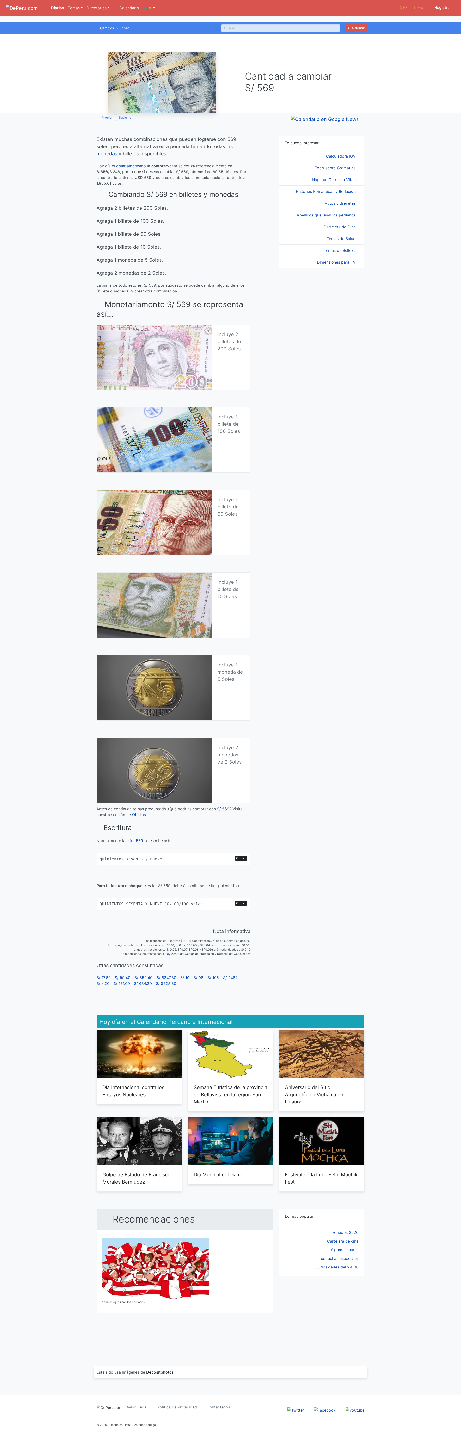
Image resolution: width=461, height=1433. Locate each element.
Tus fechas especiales (338, 1258)
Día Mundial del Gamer (219, 1175)
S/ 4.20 (103, 983)
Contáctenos (218, 1407)
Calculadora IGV (341, 156)
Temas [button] (74, 8)
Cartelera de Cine (340, 226)
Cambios (107, 28)
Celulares (358, 28)
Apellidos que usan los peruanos (327, 215)
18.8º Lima (410, 8)
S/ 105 (213, 977)
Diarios (57, 8)
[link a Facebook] (325, 1410)
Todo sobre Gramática (336, 167)
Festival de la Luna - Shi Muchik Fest (321, 1178)
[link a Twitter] (295, 1410)
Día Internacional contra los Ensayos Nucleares (133, 1090)
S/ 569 (223, 808)
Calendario (128, 8)
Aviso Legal (137, 1407)
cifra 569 (135, 840)
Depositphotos (160, 1372)
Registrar (442, 7)
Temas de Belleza (340, 250)
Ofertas (139, 814)
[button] (149, 8)
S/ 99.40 (122, 977)
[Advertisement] (321, 1315)
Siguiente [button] (125, 117)
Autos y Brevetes (341, 203)
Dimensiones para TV (337, 262)
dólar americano (131, 166)
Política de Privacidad (177, 1407)
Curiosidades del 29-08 (336, 1267)
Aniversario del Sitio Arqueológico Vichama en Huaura (314, 1094)
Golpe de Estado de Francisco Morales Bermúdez (136, 1178)
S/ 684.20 (143, 983)
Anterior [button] (107, 117)
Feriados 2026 (345, 1232)
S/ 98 (198, 977)
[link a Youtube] (355, 1410)
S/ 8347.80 (166, 977)
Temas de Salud (342, 238)
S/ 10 (184, 977)
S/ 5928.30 (166, 983)
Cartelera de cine (342, 1241)
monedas (107, 154)
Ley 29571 (172, 954)
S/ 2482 (230, 977)
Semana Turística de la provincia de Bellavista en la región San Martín (230, 1094)
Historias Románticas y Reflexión (326, 191)
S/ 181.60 (122, 983)
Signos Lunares (344, 1249)
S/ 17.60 (104, 977)
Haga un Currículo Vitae (334, 179)
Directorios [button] (96, 8)
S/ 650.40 (143, 977)
